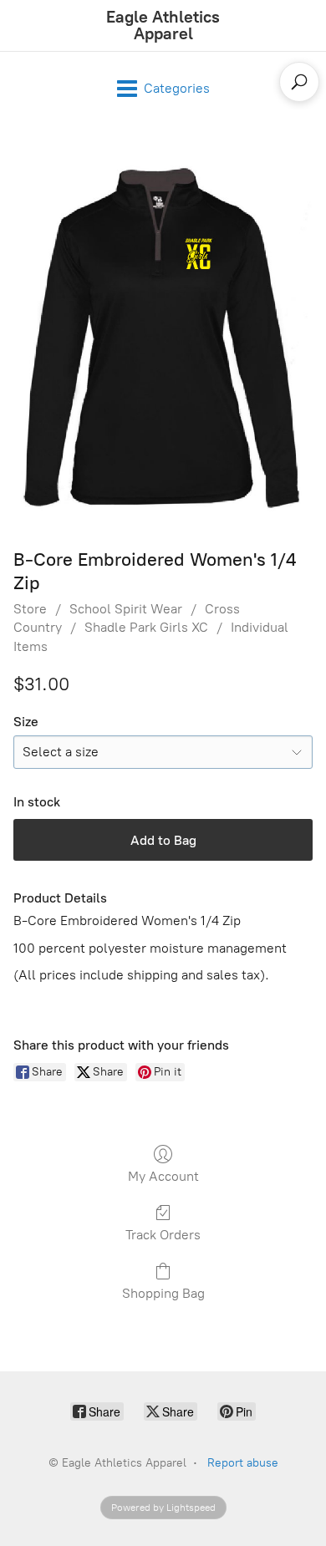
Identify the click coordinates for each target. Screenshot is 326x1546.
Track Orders (163, 1235)
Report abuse (242, 1463)
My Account (163, 1176)
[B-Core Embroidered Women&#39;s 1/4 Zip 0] (163, 332)
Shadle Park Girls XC (146, 627)
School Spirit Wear (125, 609)
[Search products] (299, 82)
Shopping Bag (163, 1293)
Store (30, 609)
